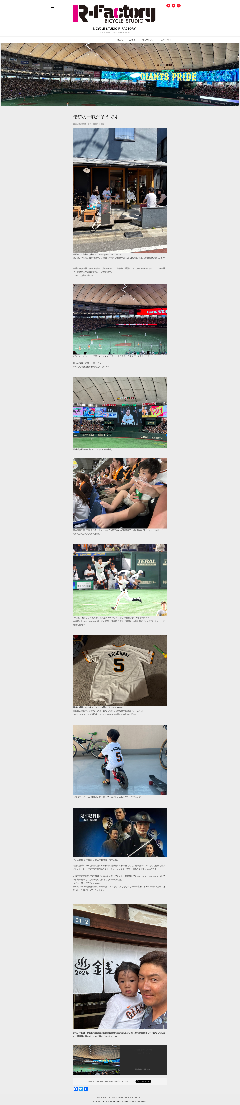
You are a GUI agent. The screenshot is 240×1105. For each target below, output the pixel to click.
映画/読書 (82, 124)
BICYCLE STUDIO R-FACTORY (114, 28)
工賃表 (132, 39)
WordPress (140, 1101)
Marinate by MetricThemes (106, 1101)
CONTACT (166, 39)
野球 (89, 124)
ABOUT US (147, 39)
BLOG (120, 39)
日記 (75, 124)
